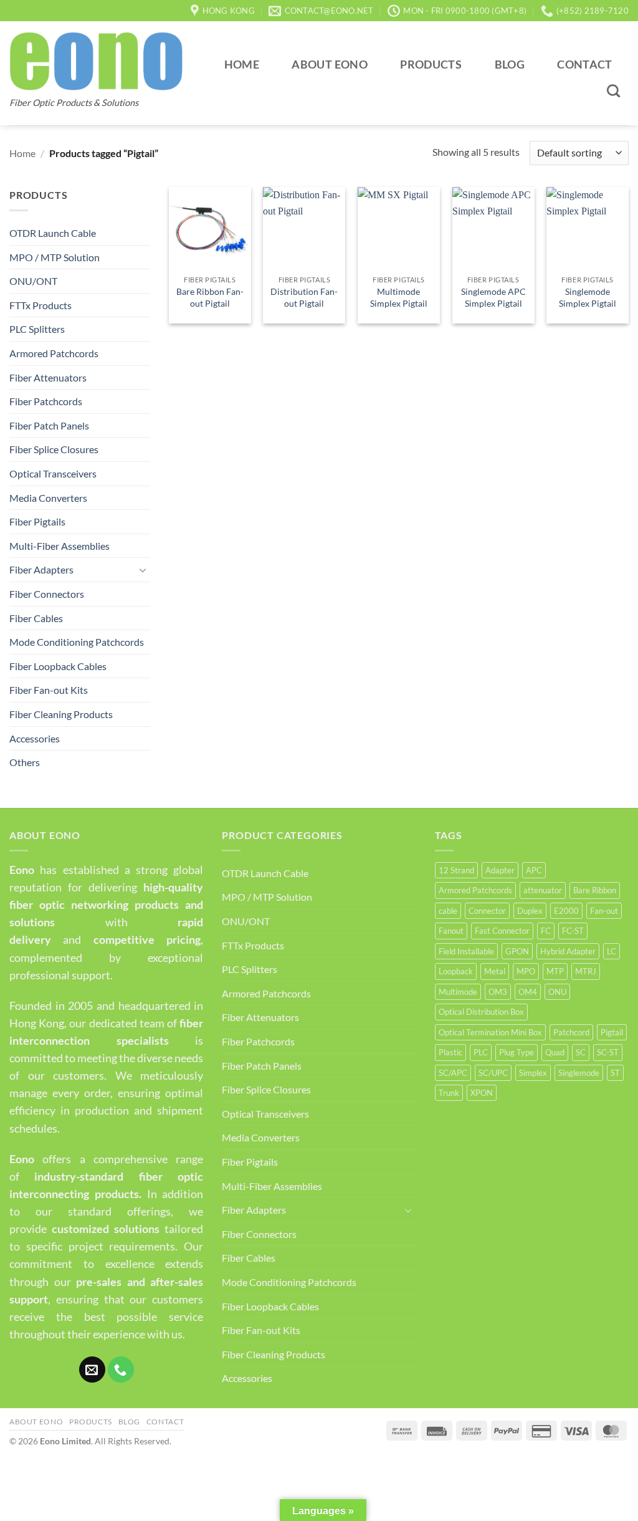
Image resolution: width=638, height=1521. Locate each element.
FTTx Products (40, 305)
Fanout (451, 931)
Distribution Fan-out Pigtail (304, 297)
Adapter (500, 870)
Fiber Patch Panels (49, 425)
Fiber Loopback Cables (58, 666)
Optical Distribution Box (481, 1012)
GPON (517, 951)
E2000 (566, 911)
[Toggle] (142, 569)
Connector (487, 911)
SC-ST (608, 1052)
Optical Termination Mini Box (490, 1032)
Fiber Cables (36, 618)
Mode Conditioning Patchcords (76, 642)
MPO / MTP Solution (54, 257)
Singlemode (578, 1073)
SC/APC (453, 1073)
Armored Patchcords (53, 353)
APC (534, 870)
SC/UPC (493, 1073)
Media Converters (48, 498)
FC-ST (573, 931)
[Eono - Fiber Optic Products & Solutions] (96, 61)
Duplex (530, 911)
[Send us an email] (92, 1369)
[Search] (614, 90)
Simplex (533, 1073)
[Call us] (121, 1369)
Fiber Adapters (41, 569)
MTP (555, 971)
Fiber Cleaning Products (61, 714)
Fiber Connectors (46, 594)
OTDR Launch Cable (52, 233)
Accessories (34, 738)
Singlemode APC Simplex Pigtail (493, 297)
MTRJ (585, 971)
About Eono (330, 64)
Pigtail (612, 1032)
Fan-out (604, 911)
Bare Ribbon (594, 890)
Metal (494, 971)
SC (581, 1052)
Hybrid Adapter (568, 951)
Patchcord (571, 1032)
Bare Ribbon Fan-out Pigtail (210, 297)
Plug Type (516, 1052)
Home (241, 64)
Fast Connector (502, 931)
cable (448, 911)
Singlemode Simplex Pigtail (587, 297)
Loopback (456, 971)
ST (615, 1073)
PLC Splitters (37, 329)
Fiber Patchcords (45, 401)
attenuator (542, 890)
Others (24, 762)
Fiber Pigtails (37, 521)
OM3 (497, 992)
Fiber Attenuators (48, 377)
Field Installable (466, 951)
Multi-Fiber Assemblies (59, 546)
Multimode (458, 992)
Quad (554, 1052)
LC (611, 951)
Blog (510, 64)
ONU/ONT (33, 281)
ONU (557, 992)
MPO (526, 971)
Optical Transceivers (53, 473)
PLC (481, 1052)
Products (431, 64)
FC (546, 931)
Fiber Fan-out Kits (48, 690)
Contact (584, 64)
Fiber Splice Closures (53, 449)
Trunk (449, 1093)
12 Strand (456, 870)
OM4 (527, 992)
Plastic (450, 1052)
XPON (481, 1093)
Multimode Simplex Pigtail (398, 297)
